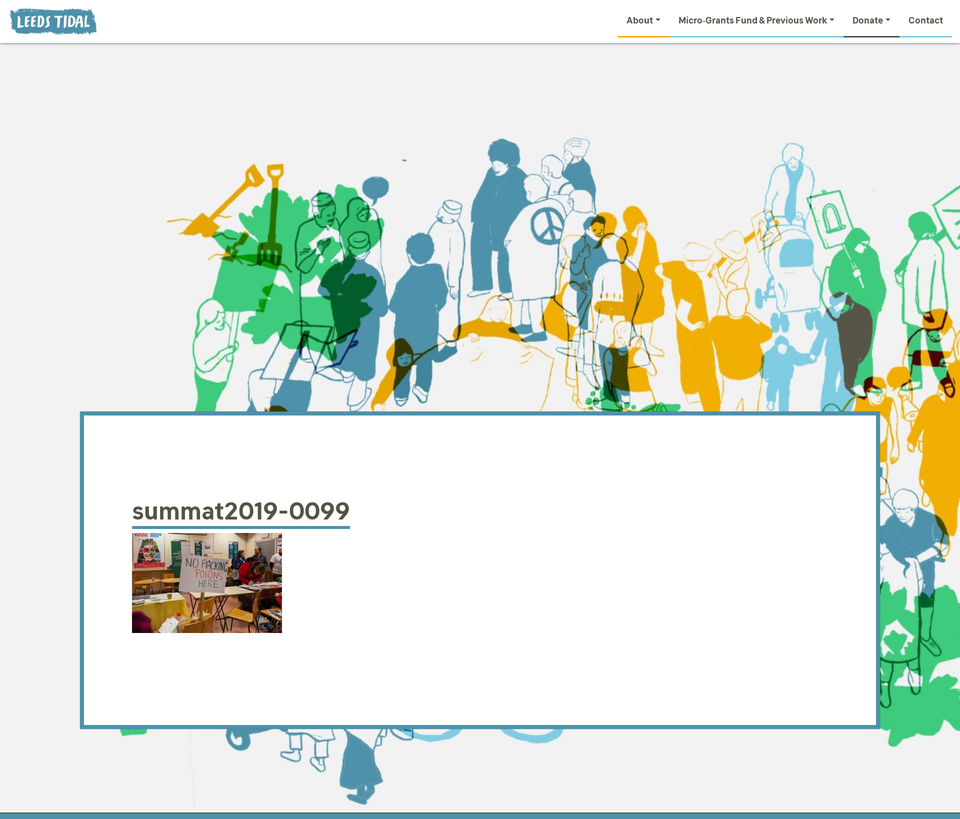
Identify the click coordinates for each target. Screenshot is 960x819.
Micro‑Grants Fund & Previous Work (753, 21)
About (639, 21)
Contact (925, 21)
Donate (867, 21)
